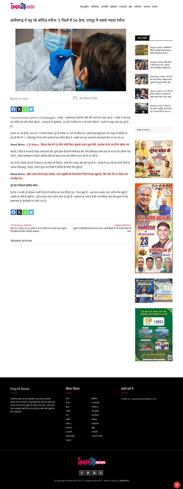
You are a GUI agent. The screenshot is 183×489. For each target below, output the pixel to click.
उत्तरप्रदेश (95, 402)
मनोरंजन (137, 6)
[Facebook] (13, 109)
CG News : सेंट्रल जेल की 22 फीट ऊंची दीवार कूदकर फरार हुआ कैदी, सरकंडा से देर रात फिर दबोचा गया (78, 144)
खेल (130, 6)
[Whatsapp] (25, 109)
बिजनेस (94, 419)
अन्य (67, 398)
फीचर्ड (68, 419)
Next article (122, 225)
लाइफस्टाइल (70, 436)
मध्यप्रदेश (95, 423)
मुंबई (93, 427)
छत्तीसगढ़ (95, 6)
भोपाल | (69, 423)
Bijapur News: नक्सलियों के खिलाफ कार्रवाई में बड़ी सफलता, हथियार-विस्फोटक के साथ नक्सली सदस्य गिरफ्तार (160, 50)
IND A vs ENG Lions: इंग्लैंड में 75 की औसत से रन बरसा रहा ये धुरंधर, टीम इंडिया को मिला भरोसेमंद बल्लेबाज (38, 230)
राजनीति (104, 6)
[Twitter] (31, 109)
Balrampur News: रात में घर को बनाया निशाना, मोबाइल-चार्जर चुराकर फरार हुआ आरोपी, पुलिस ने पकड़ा (161, 79)
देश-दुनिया (84, 6)
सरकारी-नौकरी (97, 436)
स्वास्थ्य (147, 6)
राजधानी (122, 6)
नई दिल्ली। (96, 415)
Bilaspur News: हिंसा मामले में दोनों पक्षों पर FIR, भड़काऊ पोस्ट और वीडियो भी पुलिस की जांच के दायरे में (160, 65)
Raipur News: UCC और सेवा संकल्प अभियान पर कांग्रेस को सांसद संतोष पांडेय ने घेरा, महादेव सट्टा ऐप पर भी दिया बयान (161, 94)
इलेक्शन (113, 6)
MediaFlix (124, 480)
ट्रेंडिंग (68, 411)
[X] (19, 109)
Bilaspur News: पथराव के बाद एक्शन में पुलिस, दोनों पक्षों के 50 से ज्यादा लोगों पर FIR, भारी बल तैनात (161, 108)
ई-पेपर (155, 6)
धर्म (67, 415)
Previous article (21, 225)
